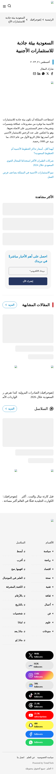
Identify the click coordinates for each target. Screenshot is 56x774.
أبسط (21, 551)
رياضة (47, 560)
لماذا (21, 622)
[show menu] (4, 6)
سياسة (47, 551)
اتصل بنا (20, 757)
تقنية (48, 586)
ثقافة (48, 595)
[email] (34, 73)
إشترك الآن (28, 281)
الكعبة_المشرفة (15, 587)
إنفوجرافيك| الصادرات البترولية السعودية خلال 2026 (36, 395)
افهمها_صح (18, 569)
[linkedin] (38, 73)
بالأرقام (20, 596)
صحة (48, 578)
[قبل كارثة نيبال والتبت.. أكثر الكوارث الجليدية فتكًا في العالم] (35, 479)
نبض (35, 665)
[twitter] (47, 73)
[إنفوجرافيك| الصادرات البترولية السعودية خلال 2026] (35, 375)
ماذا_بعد (19, 631)
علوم (48, 622)
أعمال (47, 604)
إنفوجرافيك (35, 19)
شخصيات (19, 613)
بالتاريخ (20, 605)
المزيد (11, 304)
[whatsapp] (43, 73)
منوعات (47, 631)
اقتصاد (47, 569)
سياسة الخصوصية (45, 757)
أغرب (21, 560)
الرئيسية (49, 19)
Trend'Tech (49, 763)
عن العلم (31, 757)
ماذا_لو (20, 640)
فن (49, 613)
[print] (52, 73)
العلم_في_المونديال (13, 578)
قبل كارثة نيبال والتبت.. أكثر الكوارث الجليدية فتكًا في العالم (36, 498)
